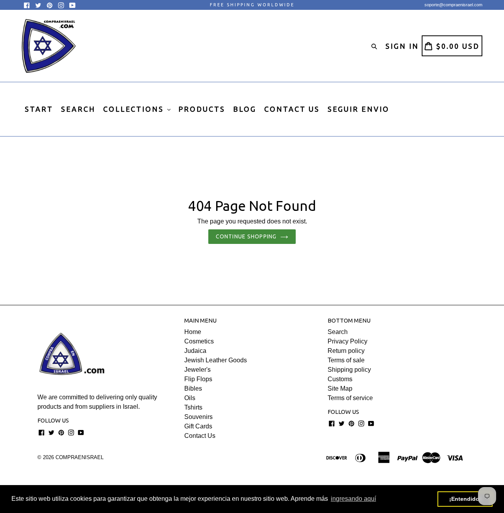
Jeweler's (197, 369)
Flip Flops (198, 379)
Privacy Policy (347, 341)
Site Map (340, 388)
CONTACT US (292, 109)
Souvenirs (198, 416)
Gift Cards (198, 426)
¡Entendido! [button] (465, 499)
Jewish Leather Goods (215, 360)
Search (338, 331)
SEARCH (78, 109)
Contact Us (199, 435)
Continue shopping (246, 236)
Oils (189, 398)
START (39, 109)
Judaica (195, 350)
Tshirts (193, 407)
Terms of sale (346, 360)
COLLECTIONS (135, 109)
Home (192, 331)
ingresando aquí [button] (353, 498)
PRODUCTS (201, 109)
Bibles (193, 388)
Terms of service (350, 398)
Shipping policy (349, 369)
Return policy (346, 350)
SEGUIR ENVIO (358, 109)
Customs (340, 379)
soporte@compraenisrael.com (453, 4)
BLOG (244, 109)
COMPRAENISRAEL (80, 457)
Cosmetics (199, 341)
